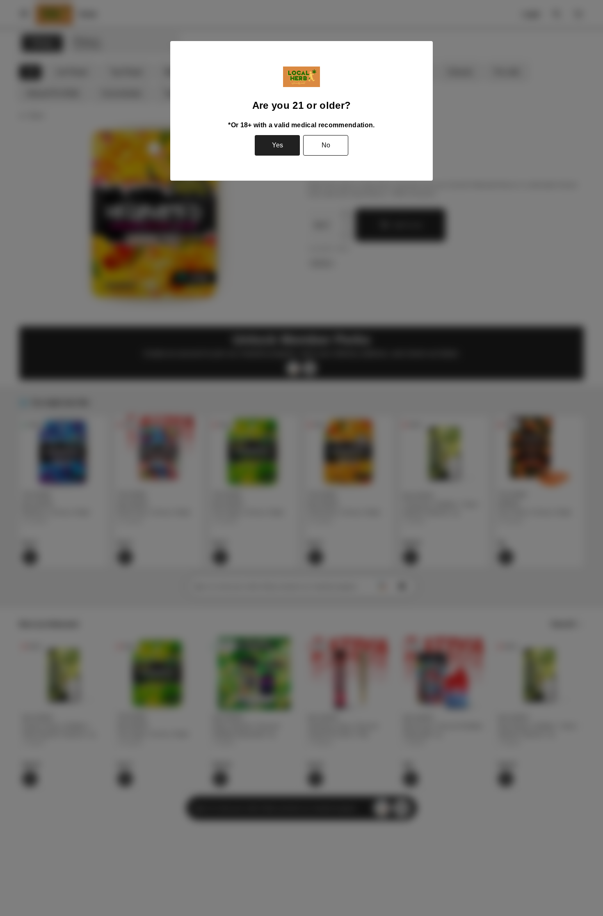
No (326, 145)
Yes (277, 145)
